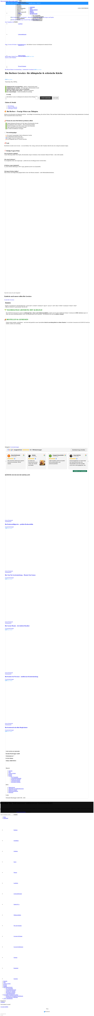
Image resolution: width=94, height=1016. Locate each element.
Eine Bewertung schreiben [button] (78, 450)
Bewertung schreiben (37, 19)
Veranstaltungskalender (38, 16)
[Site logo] (9, 12)
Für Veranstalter (36, 15)
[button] (88, 461)
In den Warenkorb (46, 97)
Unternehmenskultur (37, 20)
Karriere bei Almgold (37, 17)
